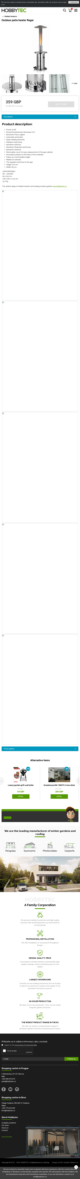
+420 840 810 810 (8, 1079)
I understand (73, 2)
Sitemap (46, 1162)
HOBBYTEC (25, 1162)
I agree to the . (20, 1045)
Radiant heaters (11, 16)
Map (3, 1076)
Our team (5, 1125)
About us (5, 1128)
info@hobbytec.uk (35, 1162)
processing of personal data (26, 1045)
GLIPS (60, 1162)
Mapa (4, 1106)
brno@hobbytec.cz (8, 1111)
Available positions (9, 1123)
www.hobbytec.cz (60, 186)
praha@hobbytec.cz (9, 1081)
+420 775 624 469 (8, 1108)
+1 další (74, 83)
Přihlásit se (71, 1059)
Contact (5, 1130)
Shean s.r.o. (74, 1162)
